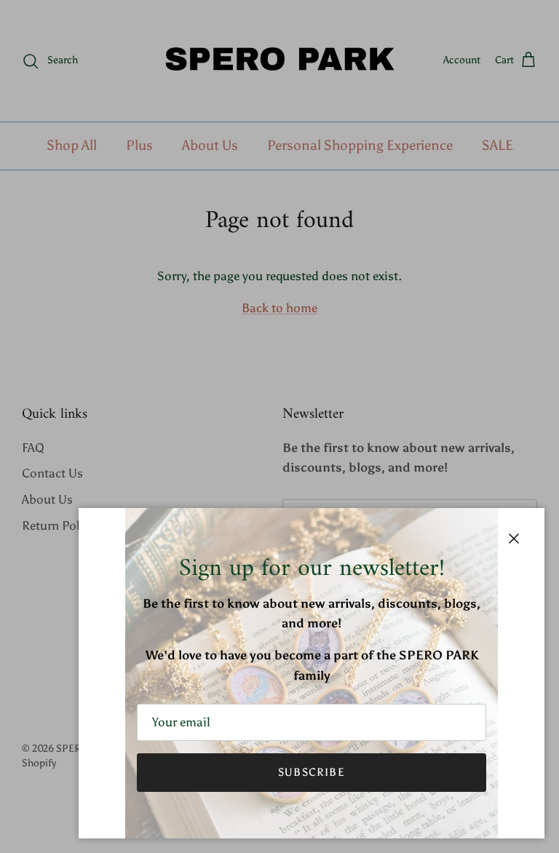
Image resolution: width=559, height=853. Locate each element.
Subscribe (311, 772)
